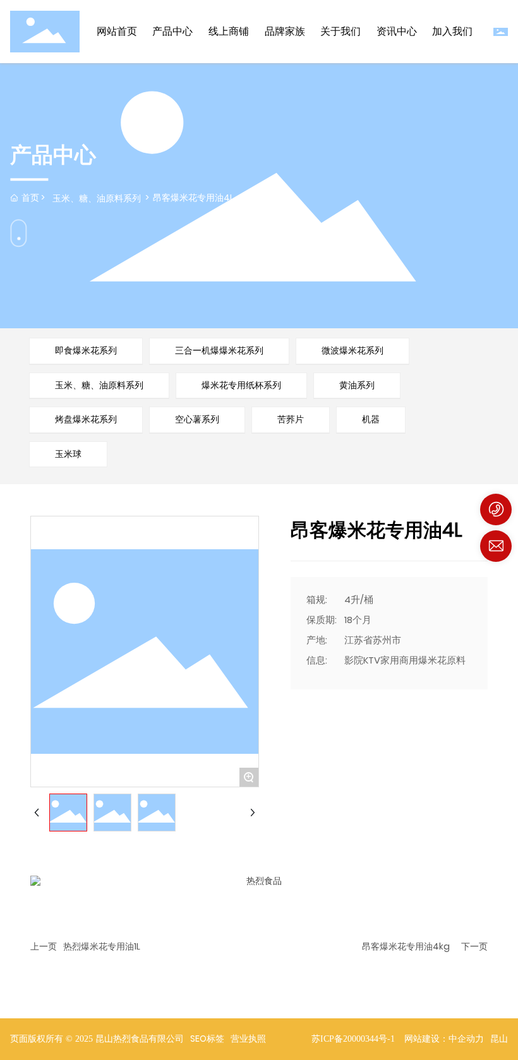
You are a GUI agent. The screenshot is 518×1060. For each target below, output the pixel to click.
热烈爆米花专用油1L (101, 946)
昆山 (499, 1039)
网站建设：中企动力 (444, 1039)
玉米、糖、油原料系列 (96, 198)
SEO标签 (207, 1038)
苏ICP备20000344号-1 (353, 1039)
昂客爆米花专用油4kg (406, 946)
